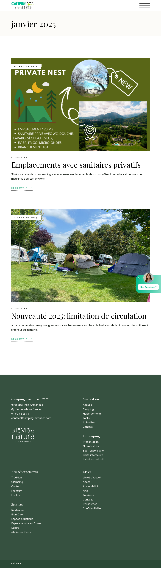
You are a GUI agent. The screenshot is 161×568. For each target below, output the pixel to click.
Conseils (88, 499)
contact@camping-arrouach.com (31, 418)
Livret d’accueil (92, 477)
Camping (88, 409)
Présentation (91, 441)
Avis (85, 490)
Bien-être (17, 514)
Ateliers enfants (21, 532)
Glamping (17, 481)
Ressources (90, 504)
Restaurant (18, 510)
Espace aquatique (22, 518)
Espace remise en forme (26, 523)
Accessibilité (90, 486)
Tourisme (88, 495)
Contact (88, 426)
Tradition (16, 477)
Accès (87, 481)
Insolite (15, 495)
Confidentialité (92, 508)
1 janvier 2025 (26, 217)
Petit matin (16, 563)
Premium (16, 490)
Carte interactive (93, 455)
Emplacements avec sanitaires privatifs (76, 165)
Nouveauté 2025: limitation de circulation (79, 316)
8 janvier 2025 (26, 66)
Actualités (19, 157)
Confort (16, 486)
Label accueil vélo (94, 459)
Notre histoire (91, 446)
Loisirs (15, 527)
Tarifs (86, 418)
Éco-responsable (93, 450)
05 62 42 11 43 (20, 413)
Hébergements (92, 413)
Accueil (87, 404)
